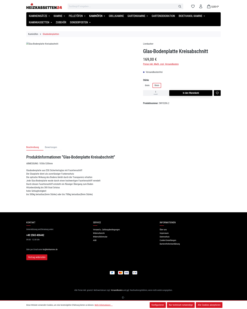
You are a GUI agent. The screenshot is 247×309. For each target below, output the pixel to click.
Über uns (163, 229)
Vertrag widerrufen (36, 257)
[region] (81, 89)
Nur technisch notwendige (181, 305)
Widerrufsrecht (99, 233)
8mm (157, 85)
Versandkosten (117, 290)
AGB (94, 240)
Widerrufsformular (100, 237)
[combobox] (122, 6)
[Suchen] (180, 6)
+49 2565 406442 (35, 235)
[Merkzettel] (193, 6)
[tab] (34, 147)
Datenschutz (165, 237)
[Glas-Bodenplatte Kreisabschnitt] (81, 88)
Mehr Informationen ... (104, 305)
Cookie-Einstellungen (168, 240)
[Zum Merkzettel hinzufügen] (217, 93)
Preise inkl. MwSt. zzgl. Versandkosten (161, 64)
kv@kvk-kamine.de (50, 249)
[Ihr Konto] (201, 6)
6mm (147, 85)
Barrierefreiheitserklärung (170, 244)
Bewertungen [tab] (51, 147)
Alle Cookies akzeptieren (209, 305)
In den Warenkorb (191, 93)
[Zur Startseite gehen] (44, 6)
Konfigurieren (158, 305)
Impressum (164, 233)
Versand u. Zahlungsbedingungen (106, 229)
